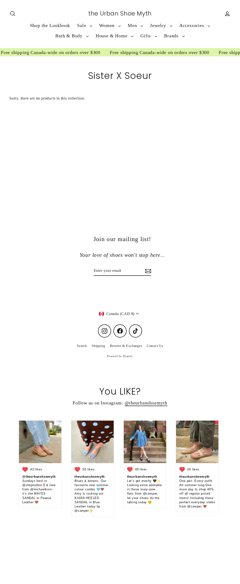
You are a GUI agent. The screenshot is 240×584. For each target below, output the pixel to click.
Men (133, 25)
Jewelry (158, 25)
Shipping (98, 346)
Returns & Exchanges (126, 346)
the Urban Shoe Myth (120, 13)
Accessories (192, 25)
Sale (82, 25)
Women (107, 25)
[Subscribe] (147, 271)
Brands (172, 35)
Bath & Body (69, 35)
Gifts (146, 35)
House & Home (112, 35)
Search (82, 346)
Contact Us (155, 346)
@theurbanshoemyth (146, 402)
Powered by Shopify (120, 356)
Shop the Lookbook (50, 25)
